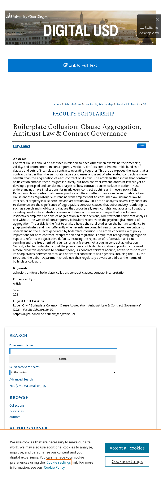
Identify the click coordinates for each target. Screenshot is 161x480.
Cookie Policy (54, 467)
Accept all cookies (127, 448)
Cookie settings (59, 462)
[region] (80, 454)
